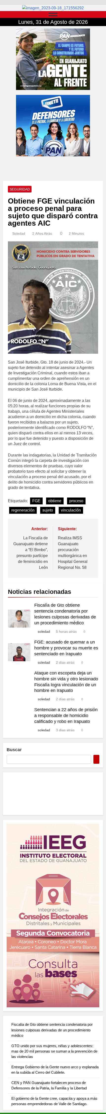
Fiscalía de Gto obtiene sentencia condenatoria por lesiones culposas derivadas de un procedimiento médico (52, 1030)
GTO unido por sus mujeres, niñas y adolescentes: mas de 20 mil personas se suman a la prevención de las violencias (54, 1051)
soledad (18, 233)
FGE (36, 501)
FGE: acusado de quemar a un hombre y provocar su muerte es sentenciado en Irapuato (66, 648)
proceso (76, 501)
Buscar (14, 749)
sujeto (47, 510)
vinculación (71, 510)
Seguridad (20, 189)
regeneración (23, 510)
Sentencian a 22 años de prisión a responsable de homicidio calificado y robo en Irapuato (66, 715)
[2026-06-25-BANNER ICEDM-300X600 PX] (53, 915)
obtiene (54, 501)
